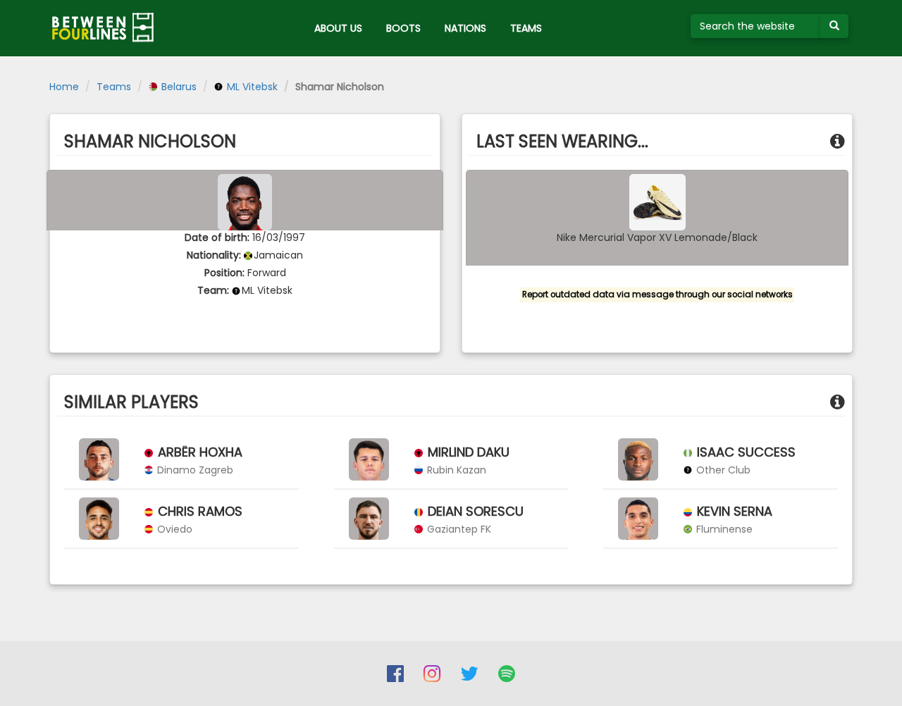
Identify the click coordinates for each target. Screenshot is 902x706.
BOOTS (403, 28)
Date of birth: (217, 237)
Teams (114, 87)
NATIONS (465, 28)
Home (64, 87)
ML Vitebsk (251, 87)
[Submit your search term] (834, 26)
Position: (224, 273)
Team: (213, 290)
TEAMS (526, 28)
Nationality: (214, 255)
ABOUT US (338, 28)
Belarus (178, 87)
